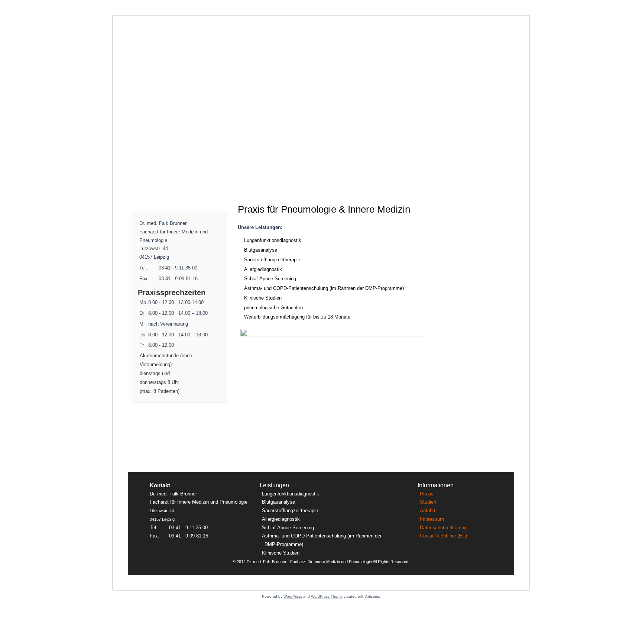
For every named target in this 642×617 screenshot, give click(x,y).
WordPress (292, 596)
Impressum (432, 519)
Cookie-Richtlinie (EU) (443, 536)
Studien (428, 502)
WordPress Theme (327, 596)
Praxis (427, 494)
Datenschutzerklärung (443, 527)
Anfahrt (427, 510)
